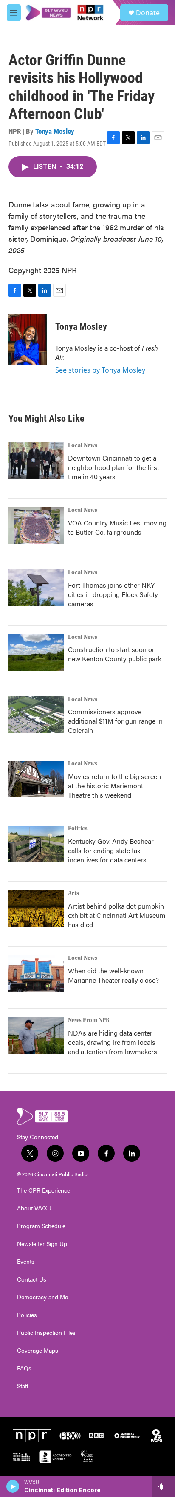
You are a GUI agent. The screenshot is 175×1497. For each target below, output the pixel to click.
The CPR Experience (43, 1190)
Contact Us (31, 1279)
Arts (73, 893)
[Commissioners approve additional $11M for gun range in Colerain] (36, 714)
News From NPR (89, 1020)
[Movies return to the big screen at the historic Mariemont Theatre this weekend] (36, 779)
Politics (78, 828)
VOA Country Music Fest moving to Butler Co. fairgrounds (117, 527)
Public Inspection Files (46, 1332)
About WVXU (34, 1208)
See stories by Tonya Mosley (100, 370)
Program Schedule (41, 1226)
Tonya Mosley (54, 131)
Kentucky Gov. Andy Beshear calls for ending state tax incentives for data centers (111, 850)
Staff (22, 1386)
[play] (13, 1486)
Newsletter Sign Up (42, 1243)
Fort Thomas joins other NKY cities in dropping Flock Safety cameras (113, 594)
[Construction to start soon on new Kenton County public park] (36, 652)
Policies (27, 1315)
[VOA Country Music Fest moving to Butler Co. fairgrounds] (36, 525)
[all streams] (163, 1486)
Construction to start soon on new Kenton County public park (114, 653)
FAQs (24, 1368)
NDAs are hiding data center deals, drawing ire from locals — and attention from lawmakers (115, 1042)
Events (25, 1261)
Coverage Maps (37, 1350)
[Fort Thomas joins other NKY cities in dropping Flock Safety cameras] (36, 587)
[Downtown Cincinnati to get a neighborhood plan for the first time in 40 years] (36, 460)
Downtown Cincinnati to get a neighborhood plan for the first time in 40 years (113, 467)
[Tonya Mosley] (27, 339)
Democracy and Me (42, 1297)
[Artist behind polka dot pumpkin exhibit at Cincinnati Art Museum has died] (36, 908)
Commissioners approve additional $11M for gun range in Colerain (115, 721)
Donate (148, 13)
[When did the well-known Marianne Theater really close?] (36, 973)
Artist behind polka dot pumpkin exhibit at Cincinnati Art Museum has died (117, 915)
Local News (82, 445)
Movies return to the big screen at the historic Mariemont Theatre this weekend (114, 785)
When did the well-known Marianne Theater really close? (113, 975)
